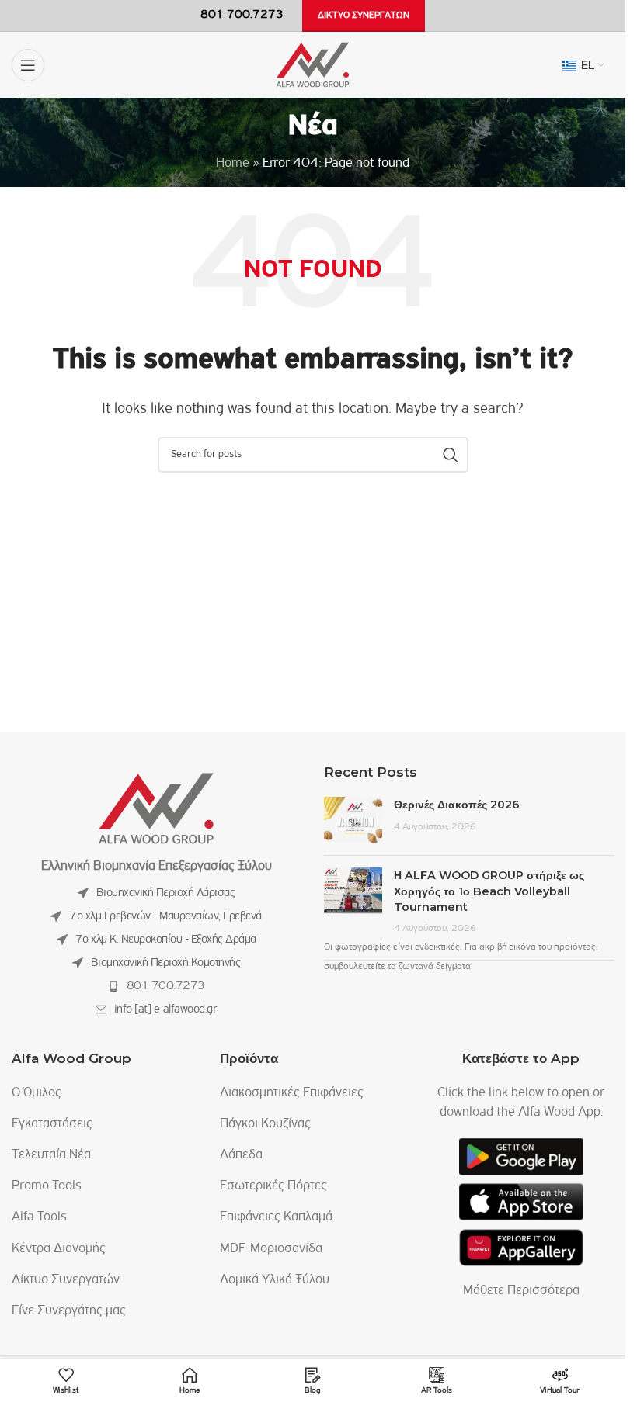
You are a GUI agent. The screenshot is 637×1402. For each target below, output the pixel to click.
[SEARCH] (450, 455)
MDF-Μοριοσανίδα (271, 1249)
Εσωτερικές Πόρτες (273, 1186)
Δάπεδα (241, 1155)
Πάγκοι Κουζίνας (265, 1124)
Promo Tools (47, 1186)
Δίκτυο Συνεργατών (66, 1280)
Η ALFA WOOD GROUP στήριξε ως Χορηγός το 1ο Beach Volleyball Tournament (489, 890)
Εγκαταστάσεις (52, 1124)
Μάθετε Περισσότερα (521, 1291)
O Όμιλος (36, 1093)
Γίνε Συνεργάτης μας (69, 1311)
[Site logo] (313, 65)
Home (232, 164)
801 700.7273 (166, 986)
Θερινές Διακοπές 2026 (457, 805)
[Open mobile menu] (28, 65)
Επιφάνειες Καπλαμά (276, 1217)
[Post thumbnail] (353, 820)
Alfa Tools (39, 1217)
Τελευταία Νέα (51, 1155)
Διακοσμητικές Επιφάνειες (292, 1093)
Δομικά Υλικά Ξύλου (274, 1280)
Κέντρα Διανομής (59, 1249)
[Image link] (156, 808)
